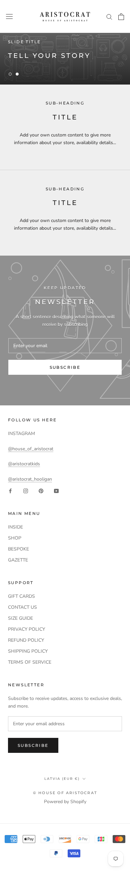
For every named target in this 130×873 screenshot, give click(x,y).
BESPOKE (18, 549)
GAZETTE (18, 560)
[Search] (109, 16)
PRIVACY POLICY (26, 629)
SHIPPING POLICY (28, 651)
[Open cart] (121, 16)
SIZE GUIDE (20, 618)
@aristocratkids (24, 464)
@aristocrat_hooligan (30, 479)
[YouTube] (56, 490)
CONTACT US (22, 607)
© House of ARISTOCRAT (65, 792)
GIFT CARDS (21, 596)
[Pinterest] (41, 490)
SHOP (14, 538)
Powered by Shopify (65, 801)
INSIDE (15, 527)
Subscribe (65, 367)
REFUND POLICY (26, 640)
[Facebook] (10, 490)
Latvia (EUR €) (62, 778)
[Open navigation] (9, 16)
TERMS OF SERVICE (29, 662)
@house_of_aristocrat (30, 449)
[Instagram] (25, 490)
